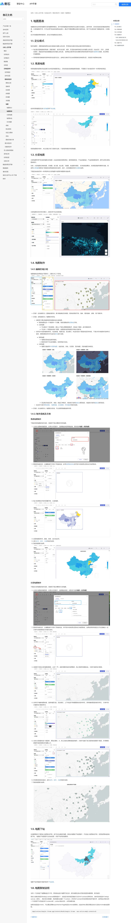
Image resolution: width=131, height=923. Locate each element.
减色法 (97, 402)
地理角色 (96, 51)
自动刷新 (61, 405)
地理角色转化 (70, 464)
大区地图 (45, 108)
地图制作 (118, 34)
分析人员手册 (7, 47)
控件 (41, 541)
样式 (56, 334)
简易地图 (118, 29)
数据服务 (5, 168)
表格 (7, 125)
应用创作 (6, 54)
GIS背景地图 (53, 346)
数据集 (6, 61)
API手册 (33, 4)
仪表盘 (6, 65)
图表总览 (8, 83)
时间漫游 (67, 405)
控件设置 (7, 75)
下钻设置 (51, 882)
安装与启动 (6, 36)
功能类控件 (8, 147)
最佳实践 (5, 171)
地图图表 (116, 24)
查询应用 (6, 154)
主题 (45, 541)
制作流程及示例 (122, 40)
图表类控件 (8, 79)
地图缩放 (54, 405)
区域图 (8, 97)
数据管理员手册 (7, 44)
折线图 (8, 93)
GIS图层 (78, 168)
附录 (4, 178)
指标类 (8, 86)
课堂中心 (20, 4)
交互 (37, 541)
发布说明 (5, 29)
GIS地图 (9, 122)
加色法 (77, 402)
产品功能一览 (7, 26)
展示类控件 (8, 143)
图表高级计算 (10, 139)
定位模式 (118, 26)
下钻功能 (52, 108)
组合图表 (8, 129)
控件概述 (7, 72)
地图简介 (9, 107)
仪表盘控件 (7, 68)
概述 (5, 51)
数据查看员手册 (7, 164)
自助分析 (6, 161)
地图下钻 (118, 42)
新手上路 (5, 33)
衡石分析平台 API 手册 (10, 175)
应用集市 (6, 58)
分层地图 (118, 32)
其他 (7, 136)
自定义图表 (9, 132)
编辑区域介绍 (121, 37)
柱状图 (8, 90)
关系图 (8, 100)
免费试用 (125, 4)
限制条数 (47, 405)
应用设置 (6, 157)
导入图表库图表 (8, 150)
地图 (7, 104)
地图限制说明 (119, 45)
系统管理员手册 (7, 40)
